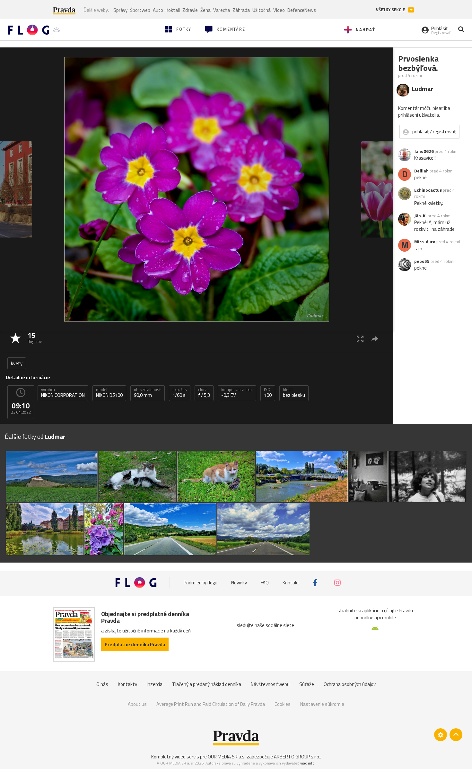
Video (279, 10)
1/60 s (179, 393)
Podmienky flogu (200, 582)
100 (268, 393)
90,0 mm (147, 393)
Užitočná (261, 10)
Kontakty (127, 684)
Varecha (221, 10)
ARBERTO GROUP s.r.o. (297, 756)
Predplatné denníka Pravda (135, 644)
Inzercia (154, 684)
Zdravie (190, 10)
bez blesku (294, 393)
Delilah (421, 171)
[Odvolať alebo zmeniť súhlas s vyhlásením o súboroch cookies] (440, 734)
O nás (102, 684)
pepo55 (422, 261)
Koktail (173, 10)
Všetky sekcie (391, 10)
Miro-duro (424, 241)
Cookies (283, 704)
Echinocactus (428, 190)
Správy (120, 10)
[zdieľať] (374, 338)
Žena (205, 10)
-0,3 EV (237, 393)
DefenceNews (301, 10)
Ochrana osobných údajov (350, 684)
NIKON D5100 (109, 393)
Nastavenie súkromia (322, 704)
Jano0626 (424, 151)
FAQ (265, 582)
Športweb (140, 10)
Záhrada (241, 10)
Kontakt (291, 582)
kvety (16, 363)
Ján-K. (420, 216)
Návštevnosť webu (270, 684)
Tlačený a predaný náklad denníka (206, 684)
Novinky (239, 582)
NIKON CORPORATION (63, 393)
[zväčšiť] (360, 338)
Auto (158, 10)
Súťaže (306, 684)
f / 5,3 (204, 393)
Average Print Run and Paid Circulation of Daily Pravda (210, 704)
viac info (307, 763)
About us (137, 704)
